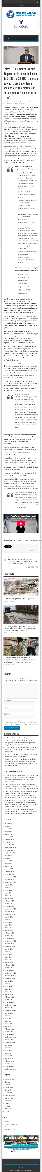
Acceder (7, 1121)
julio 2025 (8, 858)
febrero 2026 (9, 839)
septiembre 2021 (10, 978)
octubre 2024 (9, 879)
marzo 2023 (9, 930)
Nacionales (8, 1101)
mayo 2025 (8, 863)
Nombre (7, 700)
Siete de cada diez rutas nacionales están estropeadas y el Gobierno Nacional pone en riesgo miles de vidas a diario (20, 628)
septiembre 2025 (10, 853)
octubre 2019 (9, 1040)
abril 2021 (8, 992)
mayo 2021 (8, 989)
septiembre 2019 (10, 1042)
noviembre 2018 (10, 1069)
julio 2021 (8, 984)
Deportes (8, 1085)
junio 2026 (8, 829)
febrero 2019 (9, 1061)
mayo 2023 (8, 925)
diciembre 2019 (10, 1034)
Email (6, 707)
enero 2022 (8, 968)
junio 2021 (8, 986)
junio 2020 (8, 1018)
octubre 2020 (9, 1008)
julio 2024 (8, 887)
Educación (8, 1093)
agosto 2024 (9, 885)
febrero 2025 (9, 871)
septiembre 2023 (10, 914)
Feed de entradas (11, 1124)
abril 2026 (8, 834)
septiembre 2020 (10, 1010)
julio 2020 (8, 1016)
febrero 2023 (9, 933)
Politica (7, 1106)
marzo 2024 (9, 898)
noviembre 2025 (10, 847)
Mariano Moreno (10, 1098)
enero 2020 (8, 1032)
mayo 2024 (8, 893)
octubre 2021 (9, 976)
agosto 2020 (9, 1013)
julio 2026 (8, 826)
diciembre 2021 (10, 970)
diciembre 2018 (10, 1066)
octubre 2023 (9, 912)
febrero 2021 (9, 997)
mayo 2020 (8, 1021)
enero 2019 (8, 1064)
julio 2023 (8, 920)
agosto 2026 (9, 823)
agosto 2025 (9, 855)
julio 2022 (8, 952)
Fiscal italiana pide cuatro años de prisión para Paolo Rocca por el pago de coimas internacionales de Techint (22, 560)
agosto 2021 (9, 981)
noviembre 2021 (10, 973)
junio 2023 (8, 922)
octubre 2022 (9, 944)
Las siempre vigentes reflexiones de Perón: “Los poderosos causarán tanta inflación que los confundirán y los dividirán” (21, 786)
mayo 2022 (8, 957)
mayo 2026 (8, 831)
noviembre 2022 (10, 941)
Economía (26, 101)
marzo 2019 (9, 1058)
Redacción (16, 101)
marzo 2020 (9, 1026)
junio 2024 (8, 890)
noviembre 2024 (10, 877)
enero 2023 (8, 936)
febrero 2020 (9, 1029)
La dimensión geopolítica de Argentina (19, 599)
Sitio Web (7, 714)
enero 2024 (8, 904)
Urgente (7, 1111)
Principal (31, 101)
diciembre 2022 (10, 938)
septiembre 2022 (10, 946)
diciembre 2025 (10, 845)
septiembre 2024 (10, 882)
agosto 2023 (9, 917)
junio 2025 (8, 861)
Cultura (7, 1082)
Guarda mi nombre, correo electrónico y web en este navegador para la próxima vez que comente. (21, 723)
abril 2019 (8, 1056)
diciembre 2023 (10, 906)
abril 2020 (8, 1024)
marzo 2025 (9, 869)
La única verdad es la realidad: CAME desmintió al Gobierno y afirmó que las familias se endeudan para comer (19, 660)
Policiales (8, 1103)
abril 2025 (8, 866)
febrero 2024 (9, 901)
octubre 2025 (9, 850)
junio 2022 (8, 954)
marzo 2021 (9, 994)
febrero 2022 (9, 965)
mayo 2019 (8, 1053)
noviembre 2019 (10, 1037)
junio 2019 (8, 1050)
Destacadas (9, 1087)
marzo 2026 (9, 837)
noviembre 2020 (10, 1005)
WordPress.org (10, 1129)
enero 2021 (8, 1000)
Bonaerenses (9, 1079)
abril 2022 (8, 960)
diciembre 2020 (10, 1002)
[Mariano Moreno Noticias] (21, 15)
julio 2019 (8, 1048)
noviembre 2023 (10, 909)
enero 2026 (8, 842)
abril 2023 (8, 928)
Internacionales (10, 1095)
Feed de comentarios (12, 1127)
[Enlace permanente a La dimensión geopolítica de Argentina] (21, 596)
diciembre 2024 (10, 874)
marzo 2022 (9, 962)
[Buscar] (36, 1)
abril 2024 (8, 895)
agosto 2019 (9, 1045)
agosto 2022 (9, 949)
